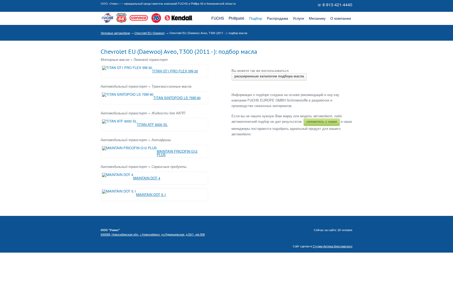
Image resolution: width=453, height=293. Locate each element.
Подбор (255, 18)
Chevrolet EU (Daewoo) (149, 33)
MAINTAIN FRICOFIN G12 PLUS (177, 153)
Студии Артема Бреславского (332, 246)
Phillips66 (236, 18)
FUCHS (217, 18)
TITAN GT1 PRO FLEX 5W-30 (175, 70)
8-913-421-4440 (337, 4)
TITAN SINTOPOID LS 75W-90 (177, 97)
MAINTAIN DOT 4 (146, 177)
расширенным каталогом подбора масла (269, 75)
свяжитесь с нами (321, 121)
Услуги (298, 18)
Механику (317, 18)
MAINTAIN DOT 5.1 (151, 194)
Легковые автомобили (115, 33)
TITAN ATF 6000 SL (152, 124)
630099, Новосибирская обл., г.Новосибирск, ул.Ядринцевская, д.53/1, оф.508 (153, 234)
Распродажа (277, 18)
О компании (340, 18)
